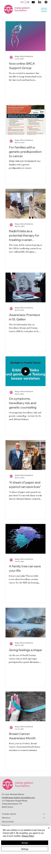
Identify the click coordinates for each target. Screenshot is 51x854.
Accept (25, 842)
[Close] (47, 829)
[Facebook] (46, 2)
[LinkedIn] (39, 2)
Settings (24, 849)
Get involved (8, 821)
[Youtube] (33, 2)
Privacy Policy (28, 835)
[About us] (44, 818)
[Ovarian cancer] (44, 814)
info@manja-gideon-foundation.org (18, 797)
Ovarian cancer (9, 814)
